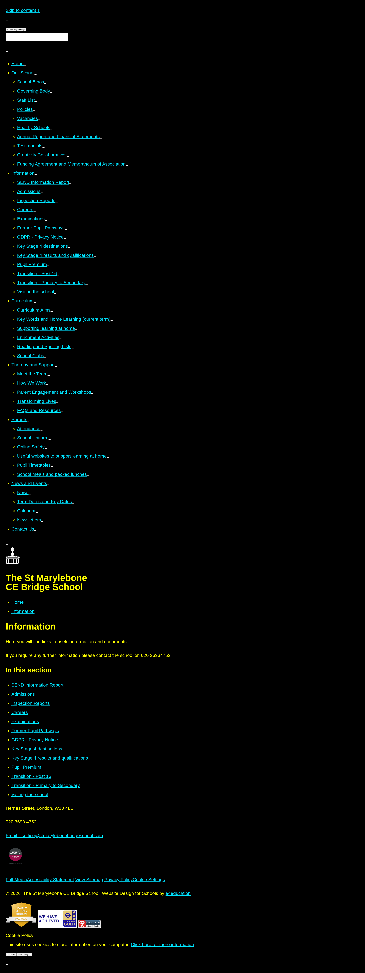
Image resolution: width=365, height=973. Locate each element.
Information (23, 611)
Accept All (11, 954)
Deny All (27, 954)
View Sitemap (89, 879)
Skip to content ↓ (23, 10)
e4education (178, 893)
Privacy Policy (118, 879)
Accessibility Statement (50, 879)
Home (17, 602)
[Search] (7, 51)
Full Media (16, 879)
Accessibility (16, 29)
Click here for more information (162, 944)
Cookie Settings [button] (149, 879)
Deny (20, 954)
